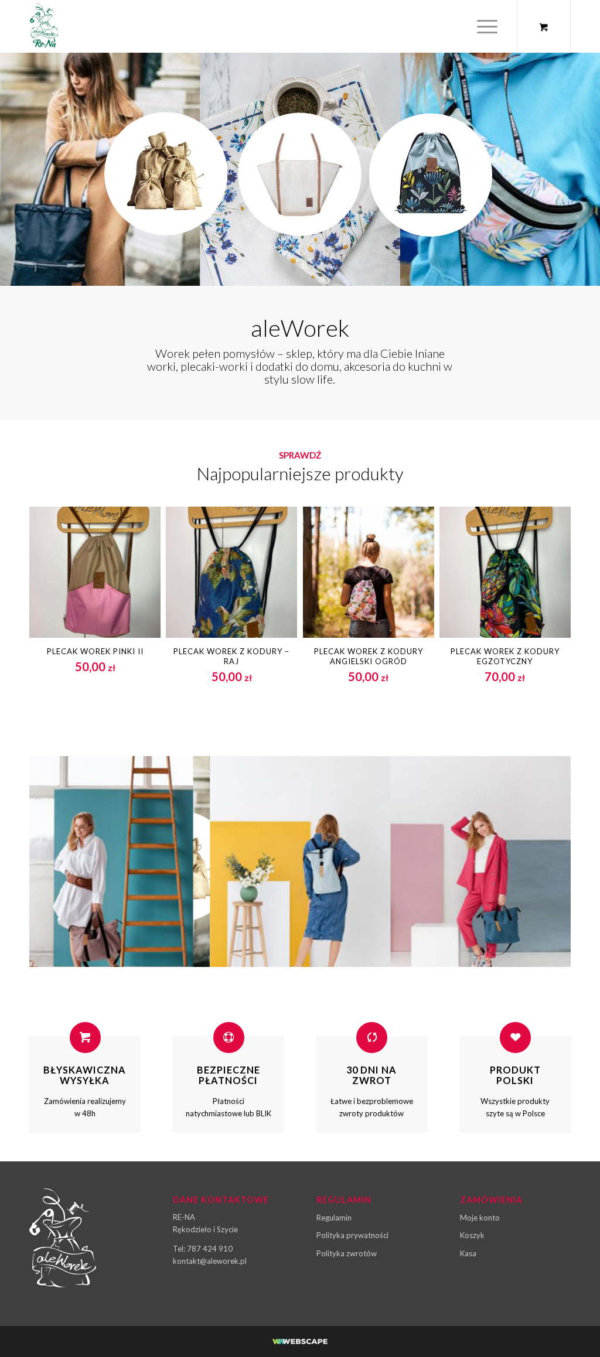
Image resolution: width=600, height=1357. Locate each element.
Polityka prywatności (352, 1235)
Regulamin (334, 1217)
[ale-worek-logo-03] (44, 26)
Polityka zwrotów (346, 1253)
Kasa (468, 1253)
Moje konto (480, 1217)
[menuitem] (487, 26)
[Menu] (483, 26)
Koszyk (472, 1235)
